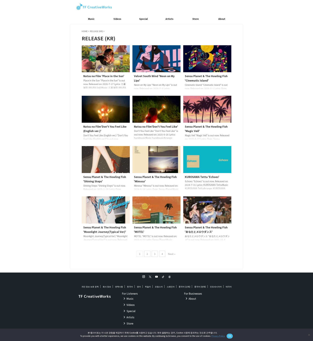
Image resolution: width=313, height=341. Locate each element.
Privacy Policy (218, 335)
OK (229, 336)
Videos (117, 18)
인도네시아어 (216, 286)
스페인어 (171, 286)
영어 (139, 286)
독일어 (148, 286)
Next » (171, 254)
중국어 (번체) (200, 286)
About (221, 18)
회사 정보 (107, 286)
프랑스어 (159, 286)
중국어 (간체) (184, 286)
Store (195, 18)
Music (91, 18)
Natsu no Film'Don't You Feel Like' (156, 126)
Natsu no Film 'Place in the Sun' (103, 76)
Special (143, 18)
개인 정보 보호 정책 (90, 286)
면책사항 (119, 286)
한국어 (130, 286)
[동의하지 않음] (309, 334)
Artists (169, 18)
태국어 (229, 286)
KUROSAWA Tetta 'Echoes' (202, 177)
